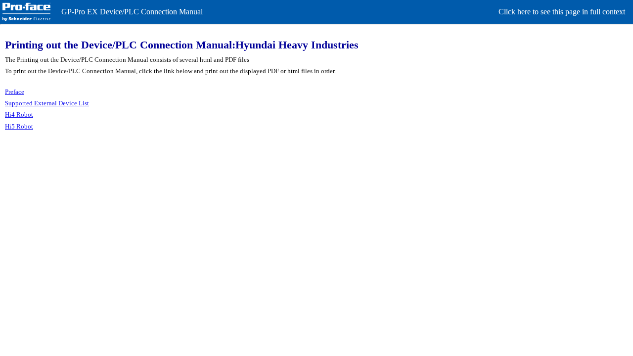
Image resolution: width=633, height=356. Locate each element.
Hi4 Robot (19, 114)
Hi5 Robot (19, 126)
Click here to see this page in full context (561, 11)
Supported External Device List (47, 103)
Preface (14, 92)
